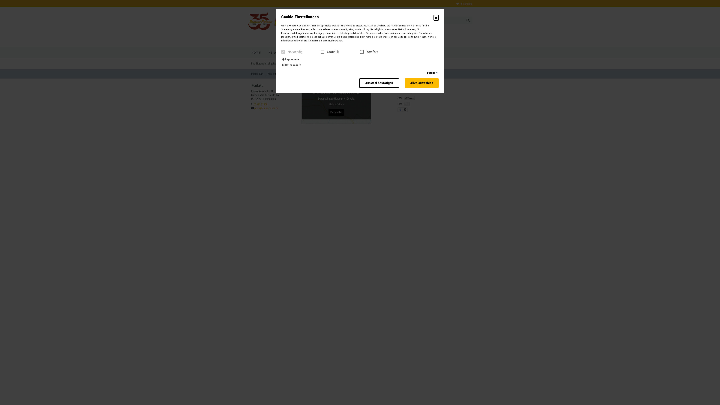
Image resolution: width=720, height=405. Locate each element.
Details (431, 72)
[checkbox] (283, 52)
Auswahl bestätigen (379, 83)
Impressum (291, 59)
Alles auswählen (421, 83)
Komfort (372, 52)
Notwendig (295, 52)
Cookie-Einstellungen (300, 17)
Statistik (333, 52)
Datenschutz (292, 65)
